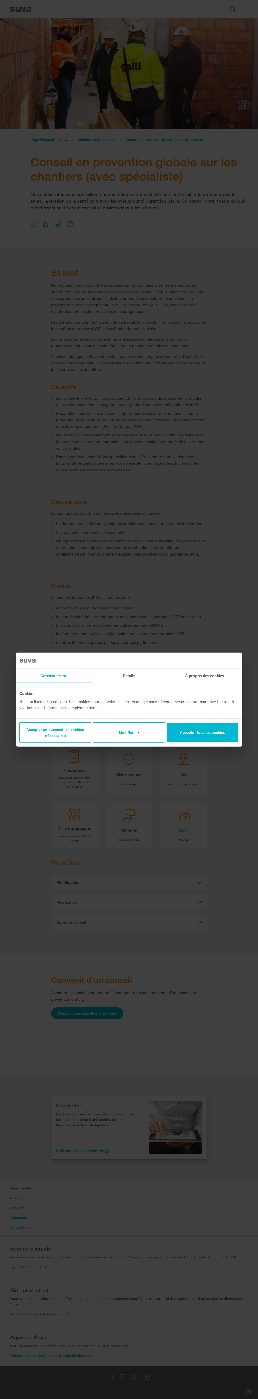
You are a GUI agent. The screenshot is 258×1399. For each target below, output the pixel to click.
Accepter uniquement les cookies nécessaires (55, 732)
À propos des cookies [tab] (204, 676)
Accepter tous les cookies (202, 732)
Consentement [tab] (53, 676)
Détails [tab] (129, 676)
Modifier (126, 732)
